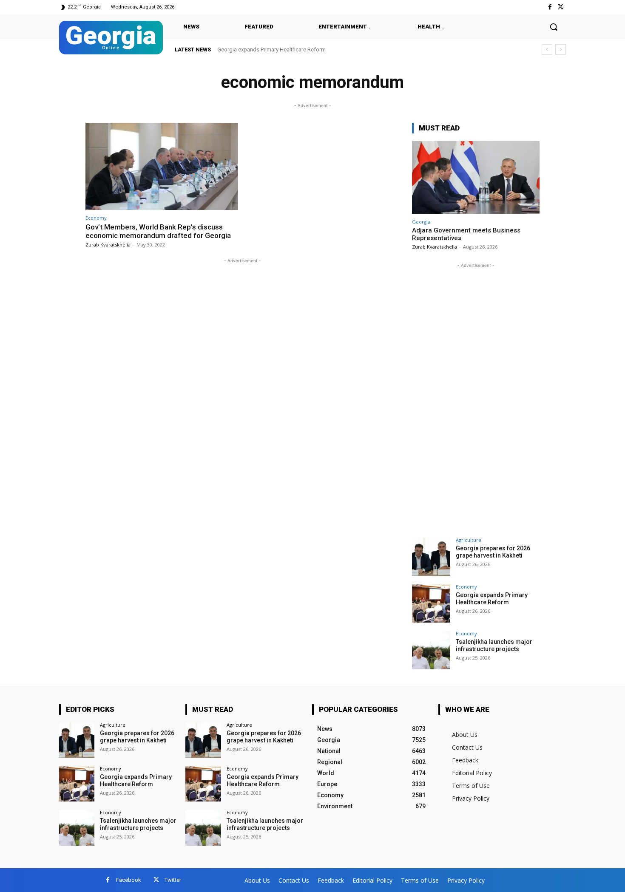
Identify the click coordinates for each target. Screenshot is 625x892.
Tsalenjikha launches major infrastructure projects (281, 49)
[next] (560, 49)
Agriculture (468, 540)
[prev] (547, 49)
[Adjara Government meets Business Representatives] (476, 177)
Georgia (421, 221)
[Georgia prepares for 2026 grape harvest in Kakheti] (431, 557)
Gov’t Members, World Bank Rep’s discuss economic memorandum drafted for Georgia (158, 231)
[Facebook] (550, 7)
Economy (96, 217)
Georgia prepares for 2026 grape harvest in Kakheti (493, 552)
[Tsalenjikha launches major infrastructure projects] (431, 650)
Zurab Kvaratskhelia (108, 244)
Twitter (173, 880)
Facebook (128, 880)
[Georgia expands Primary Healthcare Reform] (431, 603)
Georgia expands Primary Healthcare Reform (492, 599)
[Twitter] (560, 7)
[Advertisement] (476, 397)
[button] (553, 26)
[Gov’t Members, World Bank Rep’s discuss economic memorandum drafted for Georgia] (161, 166)
